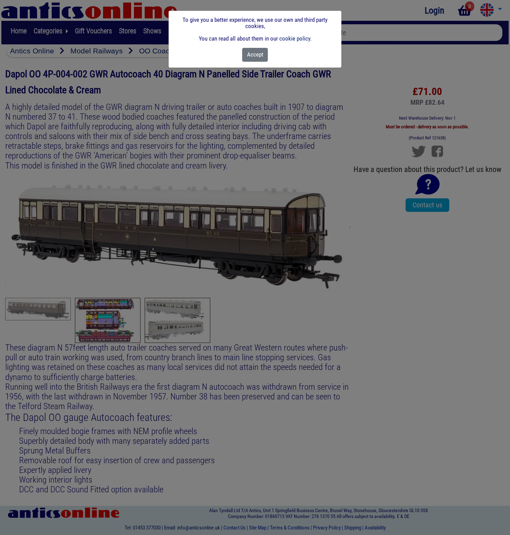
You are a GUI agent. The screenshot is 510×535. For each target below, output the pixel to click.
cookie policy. (295, 38)
